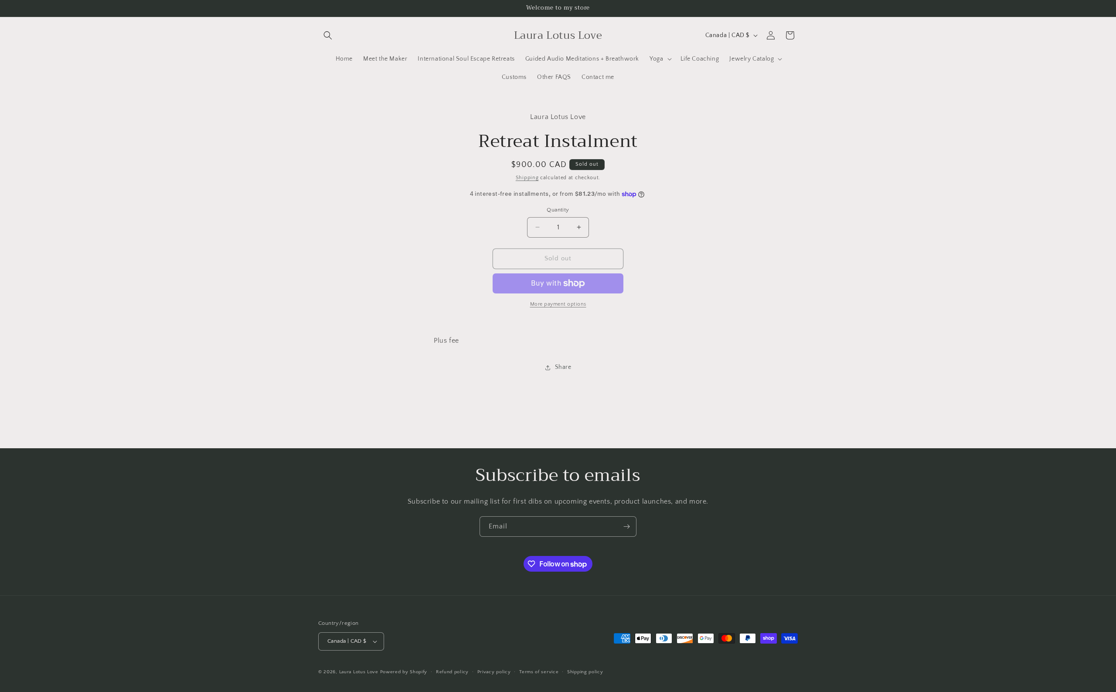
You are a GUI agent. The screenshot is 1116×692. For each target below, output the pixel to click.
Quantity (558, 210)
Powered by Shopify (404, 672)
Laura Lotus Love (359, 672)
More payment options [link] (558, 304)
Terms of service (538, 672)
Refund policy (452, 672)
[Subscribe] (626, 526)
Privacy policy (494, 672)
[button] (327, 35)
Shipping (527, 178)
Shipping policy (585, 672)
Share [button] (563, 367)
